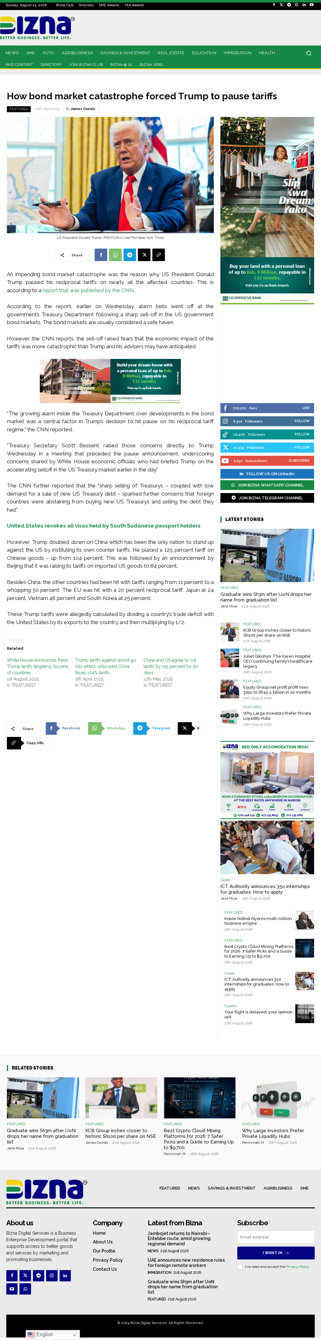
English (44, 1334)
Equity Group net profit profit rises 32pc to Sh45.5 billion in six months (277, 690)
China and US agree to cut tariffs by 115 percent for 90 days (171, 666)
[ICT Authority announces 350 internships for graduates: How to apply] (267, 847)
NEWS (153, 1251)
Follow (302, 421)
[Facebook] (274, 5)
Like (306, 408)
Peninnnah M (175, 1154)
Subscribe (299, 461)
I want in (272, 1253)
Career (225, 880)
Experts (230, 1006)
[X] (144, 255)
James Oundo (83, 109)
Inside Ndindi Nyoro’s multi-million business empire (258, 921)
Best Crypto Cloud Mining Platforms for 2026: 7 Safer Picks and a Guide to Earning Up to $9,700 (258, 951)
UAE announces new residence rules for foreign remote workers (186, 1263)
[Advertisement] (267, 354)
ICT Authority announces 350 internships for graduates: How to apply (265, 889)
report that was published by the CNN (88, 290)
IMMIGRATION (159, 1272)
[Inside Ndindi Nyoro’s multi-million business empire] (304, 920)
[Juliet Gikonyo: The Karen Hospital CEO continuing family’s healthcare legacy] (229, 658)
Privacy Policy (297, 1266)
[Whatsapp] (25, 1289)
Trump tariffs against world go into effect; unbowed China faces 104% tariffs (105, 666)
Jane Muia (228, 606)
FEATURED (18, 109)
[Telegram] (289, 5)
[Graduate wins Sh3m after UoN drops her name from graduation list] (267, 555)
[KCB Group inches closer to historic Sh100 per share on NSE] (229, 632)
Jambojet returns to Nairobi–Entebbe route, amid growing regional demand (179, 1239)
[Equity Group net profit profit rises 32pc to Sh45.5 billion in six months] (229, 689)
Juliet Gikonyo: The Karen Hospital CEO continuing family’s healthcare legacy (278, 661)
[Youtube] (311, 5)
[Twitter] (281, 5)
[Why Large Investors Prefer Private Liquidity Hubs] (229, 715)
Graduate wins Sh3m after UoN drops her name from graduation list (266, 597)
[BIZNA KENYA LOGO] (45, 27)
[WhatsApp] (115, 255)
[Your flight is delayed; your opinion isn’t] (304, 1013)
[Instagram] (296, 5)
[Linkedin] (304, 5)
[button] (308, 53)
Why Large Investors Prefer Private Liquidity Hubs (273, 1133)
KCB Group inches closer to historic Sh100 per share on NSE (277, 633)
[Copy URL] (158, 255)
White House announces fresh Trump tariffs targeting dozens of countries (37, 666)
